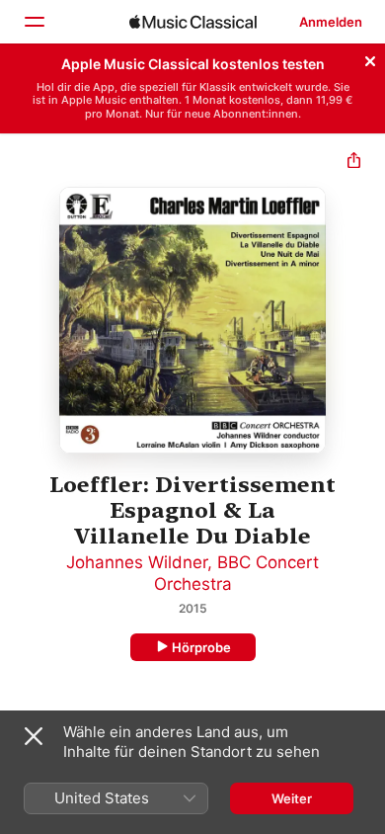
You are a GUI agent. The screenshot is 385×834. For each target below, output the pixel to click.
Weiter (291, 798)
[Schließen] (370, 58)
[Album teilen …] (353, 162)
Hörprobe (201, 647)
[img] (193, 22)
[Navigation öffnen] (33, 21)
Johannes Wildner (136, 562)
